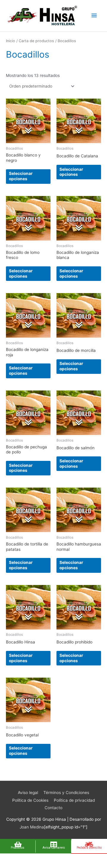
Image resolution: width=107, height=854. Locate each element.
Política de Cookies (30, 800)
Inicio (10, 41)
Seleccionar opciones (21, 176)
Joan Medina (32, 827)
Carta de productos (36, 41)
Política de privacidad (74, 800)
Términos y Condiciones (66, 792)
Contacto (53, 807)
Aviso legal (28, 792)
